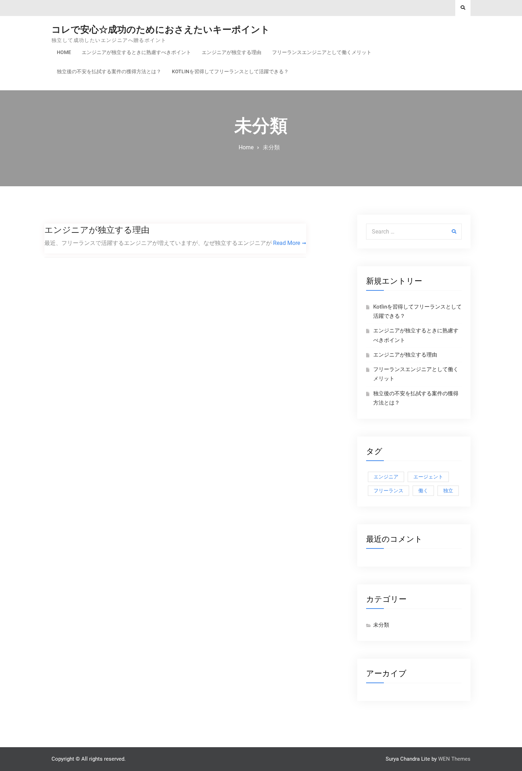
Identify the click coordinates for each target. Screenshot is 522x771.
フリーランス (388, 490)
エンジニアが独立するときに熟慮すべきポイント (136, 52)
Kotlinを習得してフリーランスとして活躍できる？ (230, 71)
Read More (286, 243)
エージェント (428, 477)
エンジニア (386, 477)
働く (423, 490)
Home (64, 52)
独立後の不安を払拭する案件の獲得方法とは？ (109, 71)
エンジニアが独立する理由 (231, 52)
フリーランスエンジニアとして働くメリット (321, 52)
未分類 (381, 625)
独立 (448, 490)
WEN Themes (454, 759)
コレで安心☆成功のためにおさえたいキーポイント (160, 29)
